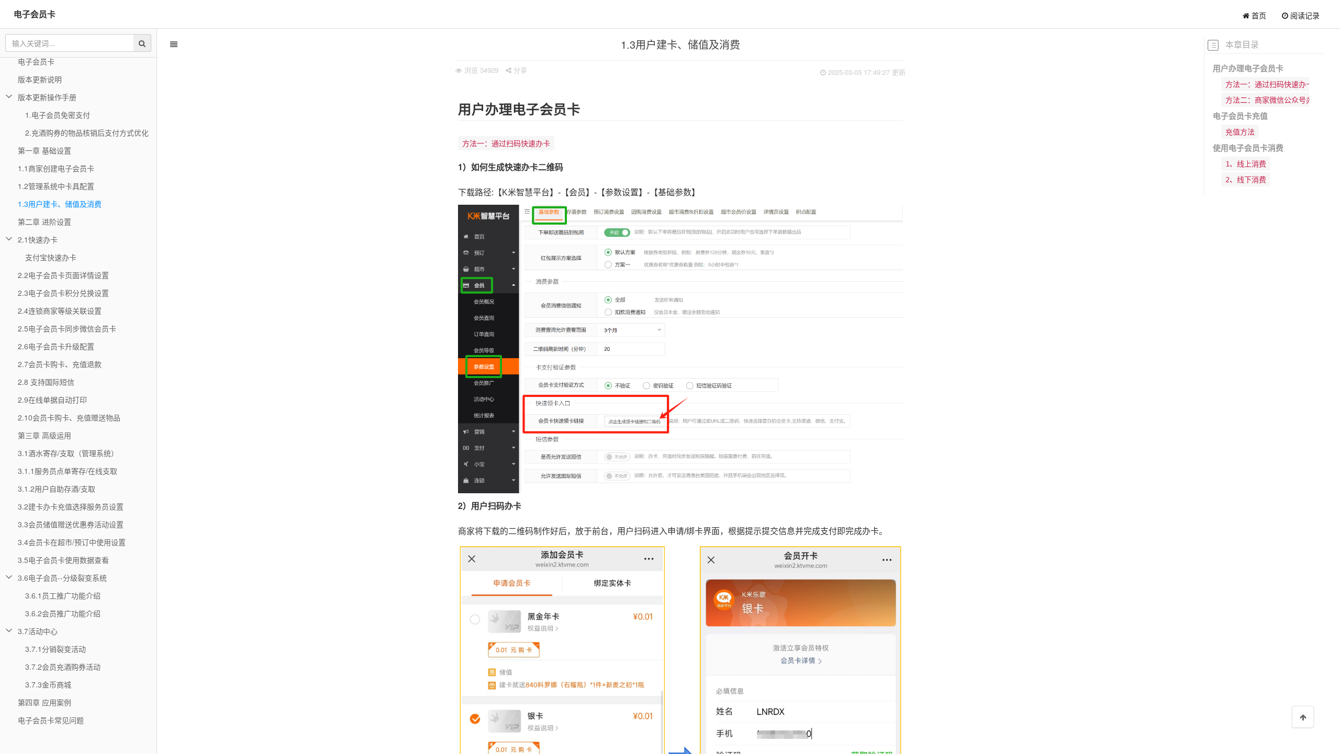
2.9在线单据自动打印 (52, 399)
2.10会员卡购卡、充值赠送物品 (69, 417)
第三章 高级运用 (44, 435)
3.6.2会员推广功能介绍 (62, 613)
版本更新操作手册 (47, 97)
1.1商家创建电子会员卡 (56, 168)
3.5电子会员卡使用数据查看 (63, 560)
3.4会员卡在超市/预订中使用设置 (72, 542)
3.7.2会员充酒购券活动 (62, 666)
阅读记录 (1304, 15)
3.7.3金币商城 (48, 684)
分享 (519, 70)
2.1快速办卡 (38, 239)
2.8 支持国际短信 (46, 381)
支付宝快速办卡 (50, 257)
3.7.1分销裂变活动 (55, 649)
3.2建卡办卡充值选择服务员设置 (71, 506)
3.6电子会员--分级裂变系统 (62, 577)
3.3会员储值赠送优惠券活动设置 (71, 524)
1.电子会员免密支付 (57, 114)
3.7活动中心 (38, 631)
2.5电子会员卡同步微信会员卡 (67, 328)
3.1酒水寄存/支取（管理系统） (68, 453)
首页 (1257, 15)
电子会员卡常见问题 (51, 720)
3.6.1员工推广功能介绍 (62, 595)
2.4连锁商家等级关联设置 (60, 310)
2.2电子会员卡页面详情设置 (63, 275)
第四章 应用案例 (44, 702)
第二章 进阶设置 (44, 221)
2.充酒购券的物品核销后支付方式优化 (87, 132)
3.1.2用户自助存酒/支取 (56, 488)
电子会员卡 (34, 14)
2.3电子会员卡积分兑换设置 (63, 292)
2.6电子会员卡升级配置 (56, 346)
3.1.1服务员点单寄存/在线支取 (67, 470)
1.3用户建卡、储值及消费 (60, 203)
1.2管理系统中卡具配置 (56, 186)
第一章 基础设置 (44, 150)
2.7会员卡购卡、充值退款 (60, 364)
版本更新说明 (40, 79)
